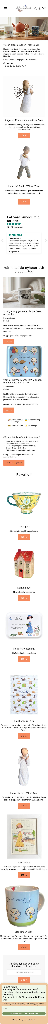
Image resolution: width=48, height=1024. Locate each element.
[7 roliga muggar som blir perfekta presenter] (24, 292)
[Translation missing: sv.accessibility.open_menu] (5, 8)
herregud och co (9, 404)
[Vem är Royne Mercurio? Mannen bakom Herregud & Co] (24, 361)
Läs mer (9, 341)
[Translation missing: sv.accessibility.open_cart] (43, 8)
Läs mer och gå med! (14, 463)
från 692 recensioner (15, 227)
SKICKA (24, 980)
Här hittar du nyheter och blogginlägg (24, 269)
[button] (3, 240)
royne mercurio (32, 404)
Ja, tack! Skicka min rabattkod (24, 1013)
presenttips (14, 336)
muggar (6, 336)
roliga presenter (25, 336)
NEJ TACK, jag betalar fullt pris (24, 1020)
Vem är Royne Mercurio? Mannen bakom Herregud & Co (22, 381)
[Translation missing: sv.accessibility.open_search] (35, 8)
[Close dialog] (46, 985)
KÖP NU (24, 135)
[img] (25, 224)
